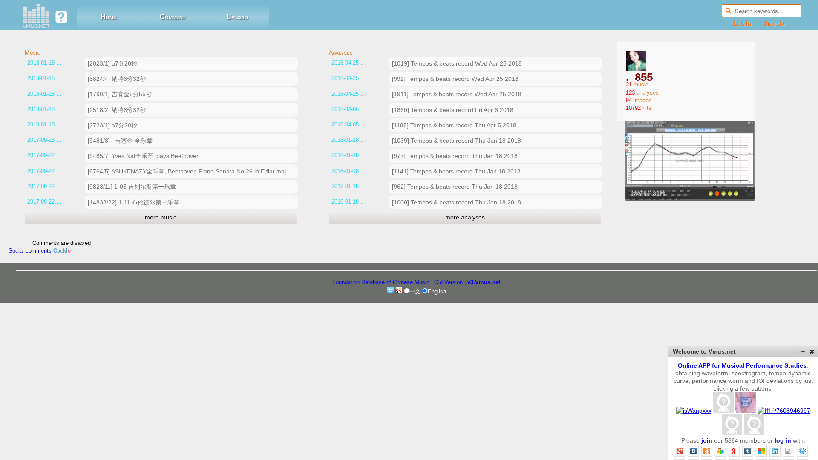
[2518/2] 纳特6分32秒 (117, 109)
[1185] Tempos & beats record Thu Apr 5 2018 (454, 125)
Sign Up (774, 23)
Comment (173, 16)
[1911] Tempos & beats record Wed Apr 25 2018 (456, 94)
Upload (237, 16)
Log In (742, 23)
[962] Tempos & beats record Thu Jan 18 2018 (455, 186)
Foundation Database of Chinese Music (381, 282)
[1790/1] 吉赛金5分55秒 (120, 94)
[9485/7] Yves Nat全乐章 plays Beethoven (144, 155)
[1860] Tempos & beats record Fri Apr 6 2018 (452, 109)
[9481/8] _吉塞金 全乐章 (120, 140)
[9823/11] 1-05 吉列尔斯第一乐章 (132, 186)
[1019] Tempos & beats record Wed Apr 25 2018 (457, 63)
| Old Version (447, 282)
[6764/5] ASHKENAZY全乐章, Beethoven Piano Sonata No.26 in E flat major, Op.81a (193, 171)
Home (108, 16)
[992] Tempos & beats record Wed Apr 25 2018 (455, 78)
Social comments (40, 250)
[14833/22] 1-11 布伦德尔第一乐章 (133, 202)
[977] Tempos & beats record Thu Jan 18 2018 (455, 155)
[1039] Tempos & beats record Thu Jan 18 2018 (456, 140)
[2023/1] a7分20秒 (112, 63)
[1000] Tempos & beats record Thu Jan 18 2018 (456, 202)
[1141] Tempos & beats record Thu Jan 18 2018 (456, 171)
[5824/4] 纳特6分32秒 (117, 78)
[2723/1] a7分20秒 (112, 125)
